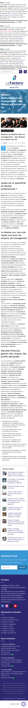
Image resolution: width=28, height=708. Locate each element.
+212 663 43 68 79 (6, 666)
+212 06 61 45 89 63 (7, 677)
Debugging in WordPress (9, 15)
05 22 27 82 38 (5, 652)
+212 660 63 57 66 (6, 654)
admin (5, 143)
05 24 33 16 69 (5, 664)
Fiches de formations (7, 130)
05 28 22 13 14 (5, 675)
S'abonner (22, 567)
